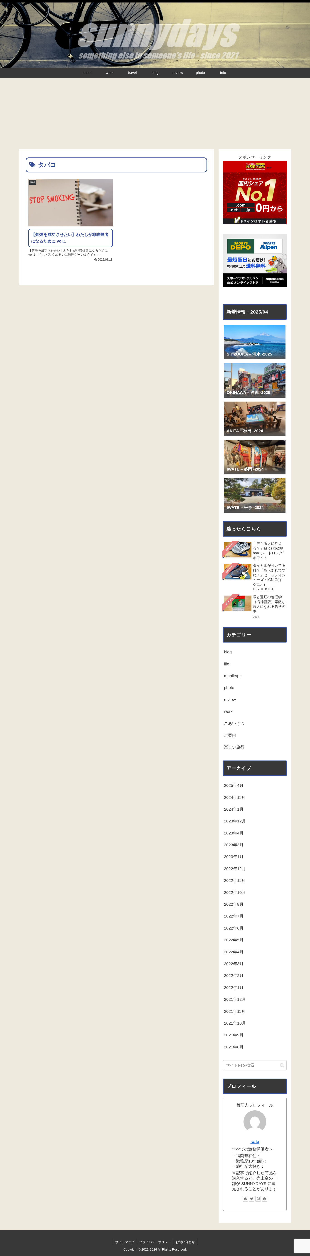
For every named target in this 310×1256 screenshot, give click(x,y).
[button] (282, 1065)
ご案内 (230, 735)
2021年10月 (235, 1023)
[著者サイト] (245, 1199)
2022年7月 (234, 916)
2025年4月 (234, 785)
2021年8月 (234, 1047)
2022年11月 (234, 880)
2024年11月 (234, 797)
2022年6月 (234, 928)
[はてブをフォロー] (258, 1199)
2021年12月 (235, 999)
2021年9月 (234, 1035)
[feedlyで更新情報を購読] (264, 1199)
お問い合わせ (185, 1242)
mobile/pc (232, 676)
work (228, 711)
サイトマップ (124, 1242)
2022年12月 (235, 868)
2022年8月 (234, 904)
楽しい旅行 (234, 747)
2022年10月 (235, 892)
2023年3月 (234, 845)
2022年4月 (234, 952)
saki (255, 1141)
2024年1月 (234, 809)
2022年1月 (234, 987)
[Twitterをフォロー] (251, 1199)
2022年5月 (234, 940)
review (230, 699)
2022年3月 (234, 964)
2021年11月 (234, 1011)
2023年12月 (235, 821)
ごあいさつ (234, 723)
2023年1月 (234, 856)
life (226, 664)
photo (229, 687)
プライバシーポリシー (155, 1242)
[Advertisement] (155, 115)
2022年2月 (234, 975)
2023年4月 (234, 833)
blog (228, 652)
